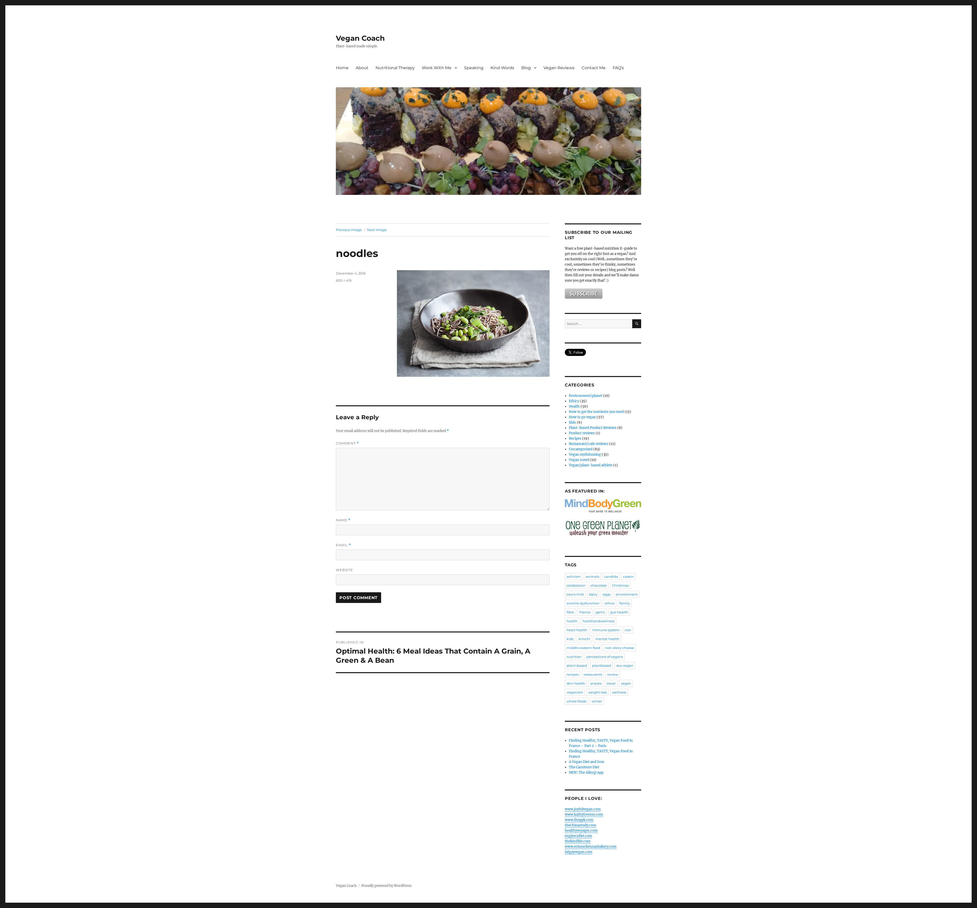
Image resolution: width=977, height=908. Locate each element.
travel (611, 683)
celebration (576, 585)
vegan (626, 683)
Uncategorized (581, 449)
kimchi (584, 639)
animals (592, 576)
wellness (619, 692)
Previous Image (349, 230)
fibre (570, 612)
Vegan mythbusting (585, 454)
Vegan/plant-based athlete (590, 465)
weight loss (597, 692)
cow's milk (575, 594)
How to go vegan (582, 417)
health (572, 621)
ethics (609, 603)
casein (628, 576)
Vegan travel (579, 460)
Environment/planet (585, 396)
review (612, 674)
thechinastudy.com (580, 825)
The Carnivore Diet (584, 767)
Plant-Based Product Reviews (592, 428)
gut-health (619, 612)
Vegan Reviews (558, 67)
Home (342, 67)
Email (343, 545)
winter (597, 701)
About (362, 67)
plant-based (577, 666)
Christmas (620, 585)
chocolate (599, 585)
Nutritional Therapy (395, 67)
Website (344, 570)
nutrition (574, 657)
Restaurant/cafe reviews (588, 444)
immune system (606, 630)
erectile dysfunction (583, 603)
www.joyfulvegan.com (583, 809)
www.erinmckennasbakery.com (590, 846)
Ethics (574, 401)
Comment (347, 443)
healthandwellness (598, 621)
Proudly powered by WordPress (386, 886)
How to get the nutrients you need (596, 412)
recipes (573, 674)
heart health (577, 630)
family (625, 603)
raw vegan (624, 666)
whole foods (576, 701)
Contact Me (594, 67)
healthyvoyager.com (581, 830)
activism (574, 576)
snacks (595, 683)
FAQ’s (618, 67)
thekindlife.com (578, 841)
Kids (572, 422)
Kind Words (502, 67)
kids (570, 639)
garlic (600, 612)
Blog (526, 67)
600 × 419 (343, 280)
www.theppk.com (579, 820)
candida (611, 576)
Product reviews (582, 433)
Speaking (473, 67)
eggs (606, 594)
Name (343, 520)
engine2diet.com (578, 836)
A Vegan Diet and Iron (586, 762)
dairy (593, 594)
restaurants (593, 674)
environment (627, 594)
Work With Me (436, 67)
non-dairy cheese (619, 648)
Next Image (377, 230)
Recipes (575, 438)
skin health (576, 683)
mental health (607, 639)
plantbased (601, 666)
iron (628, 630)
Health (574, 406)
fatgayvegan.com (578, 852)
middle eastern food (583, 648)
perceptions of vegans (604, 657)
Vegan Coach (360, 38)
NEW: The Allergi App (586, 772)
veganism (575, 692)
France (585, 612)
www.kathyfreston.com (584, 814)
